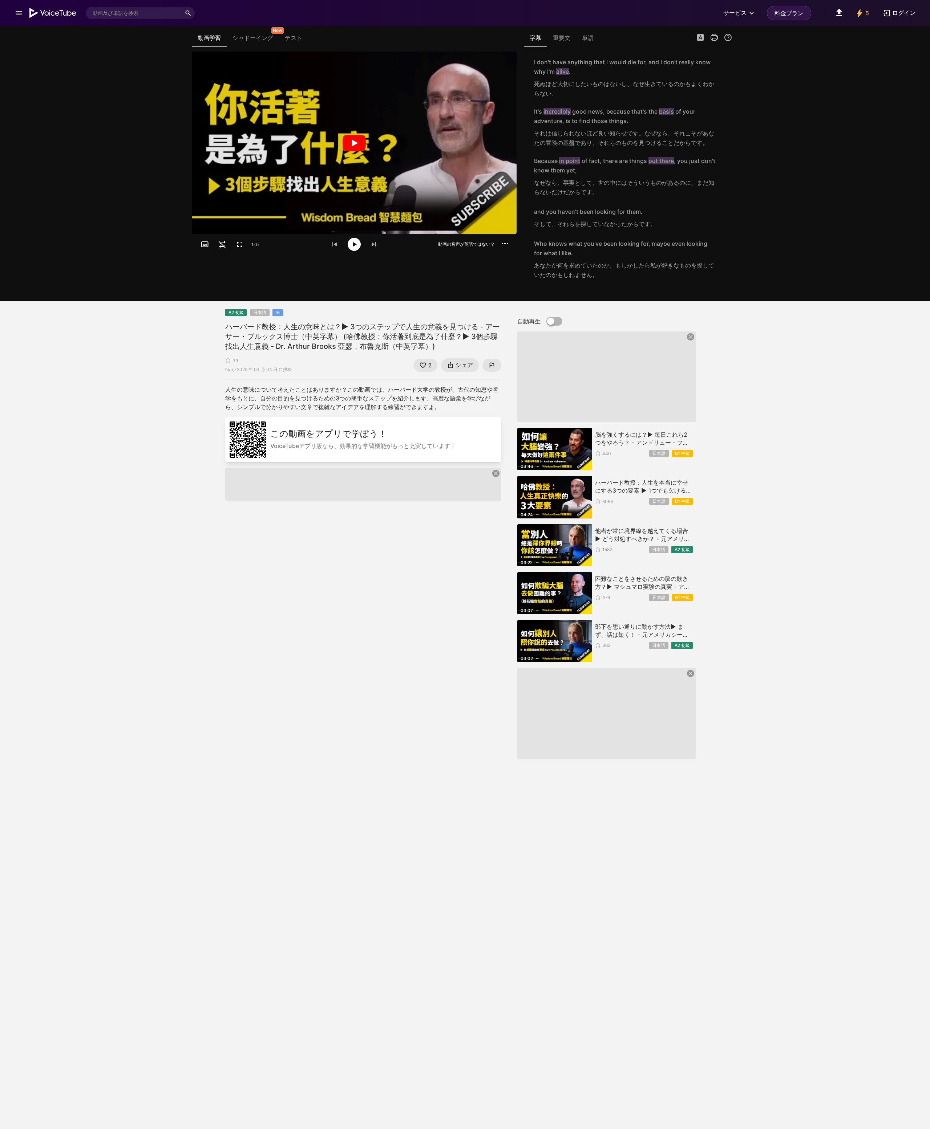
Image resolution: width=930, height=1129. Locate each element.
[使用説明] (728, 37)
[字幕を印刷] (714, 37)
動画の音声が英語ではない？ (466, 244)
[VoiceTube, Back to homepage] (53, 13)
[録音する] (724, 77)
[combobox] (133, 13)
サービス (735, 12)
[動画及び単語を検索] (188, 13)
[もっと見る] (505, 243)
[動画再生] (354, 143)
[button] (700, 38)
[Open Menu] (19, 13)
